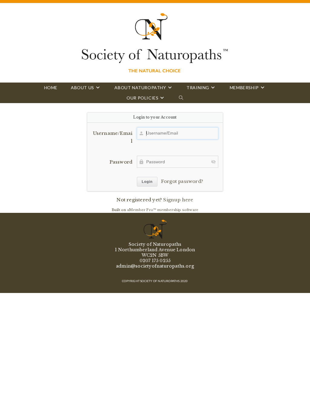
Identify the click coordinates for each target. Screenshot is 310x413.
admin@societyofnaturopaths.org (155, 266)
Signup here (178, 200)
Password (121, 162)
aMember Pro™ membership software (162, 210)
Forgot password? (182, 181)
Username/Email (112, 137)
